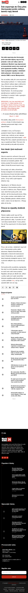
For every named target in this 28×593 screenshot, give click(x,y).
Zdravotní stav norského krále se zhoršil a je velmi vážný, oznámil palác (17, 352)
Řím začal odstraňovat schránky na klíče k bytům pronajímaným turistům (18, 469)
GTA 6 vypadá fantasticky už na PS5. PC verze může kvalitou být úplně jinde (19, 510)
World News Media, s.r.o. (13, 583)
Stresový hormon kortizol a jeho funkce (18, 495)
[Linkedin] (10, 48)
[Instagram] (23, 2)
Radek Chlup (8, 42)
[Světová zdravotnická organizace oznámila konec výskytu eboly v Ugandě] (5, 346)
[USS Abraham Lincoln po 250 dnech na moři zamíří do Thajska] (5, 366)
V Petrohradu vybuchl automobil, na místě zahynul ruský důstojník (18, 332)
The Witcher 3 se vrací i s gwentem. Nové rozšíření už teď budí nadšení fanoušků (19, 530)
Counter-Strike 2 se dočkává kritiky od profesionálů (18, 489)
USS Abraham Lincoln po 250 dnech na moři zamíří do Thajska (18, 366)
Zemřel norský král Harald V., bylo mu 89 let (18, 297)
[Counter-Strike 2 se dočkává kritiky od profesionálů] (6, 489)
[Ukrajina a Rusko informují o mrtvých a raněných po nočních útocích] (5, 304)
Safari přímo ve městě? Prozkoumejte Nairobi (17, 516)
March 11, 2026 (14, 116)
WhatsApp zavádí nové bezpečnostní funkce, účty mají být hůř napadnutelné (19, 523)
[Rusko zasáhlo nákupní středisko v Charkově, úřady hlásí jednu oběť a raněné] (5, 339)
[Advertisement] (14, 414)
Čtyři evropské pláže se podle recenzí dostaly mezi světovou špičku (18, 476)
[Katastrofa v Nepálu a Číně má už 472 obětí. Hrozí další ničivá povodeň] (5, 311)
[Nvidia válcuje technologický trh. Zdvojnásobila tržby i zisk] (5, 359)
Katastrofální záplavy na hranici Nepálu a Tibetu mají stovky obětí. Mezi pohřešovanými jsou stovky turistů (18, 395)
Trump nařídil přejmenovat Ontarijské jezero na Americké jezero (18, 318)
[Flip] (17, 48)
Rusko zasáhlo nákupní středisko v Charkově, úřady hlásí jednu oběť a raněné (18, 339)
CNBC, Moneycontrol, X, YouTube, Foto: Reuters (15, 40)
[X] (25, 2)
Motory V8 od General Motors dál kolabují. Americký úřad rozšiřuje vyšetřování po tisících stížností (18, 537)
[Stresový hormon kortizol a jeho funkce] (6, 496)
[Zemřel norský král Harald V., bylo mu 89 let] (5, 298)
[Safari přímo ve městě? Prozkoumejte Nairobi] (6, 517)
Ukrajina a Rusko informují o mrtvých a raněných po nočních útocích (18, 304)
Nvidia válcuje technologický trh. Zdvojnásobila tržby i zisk (18, 359)
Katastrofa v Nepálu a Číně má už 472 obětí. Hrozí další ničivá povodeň (18, 311)
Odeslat (14, 576)
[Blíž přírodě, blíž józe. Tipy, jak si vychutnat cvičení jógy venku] (6, 483)
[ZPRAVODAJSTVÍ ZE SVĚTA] (5, 2)
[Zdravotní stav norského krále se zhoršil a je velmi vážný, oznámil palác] (5, 353)
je (5, 247)
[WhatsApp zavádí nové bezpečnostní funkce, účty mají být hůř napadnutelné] (6, 523)
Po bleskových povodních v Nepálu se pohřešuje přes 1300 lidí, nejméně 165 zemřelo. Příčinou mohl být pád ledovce (18, 389)
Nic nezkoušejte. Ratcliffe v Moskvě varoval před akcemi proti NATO (18, 373)
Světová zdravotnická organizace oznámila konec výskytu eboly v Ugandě (18, 346)
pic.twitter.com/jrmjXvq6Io (9, 110)
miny (13, 280)
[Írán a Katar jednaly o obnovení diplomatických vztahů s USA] (5, 325)
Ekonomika (4, 15)
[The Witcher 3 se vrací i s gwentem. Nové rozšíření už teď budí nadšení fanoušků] (6, 530)
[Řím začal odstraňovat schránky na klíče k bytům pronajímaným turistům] (6, 469)
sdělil (24, 137)
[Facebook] (21, 2)
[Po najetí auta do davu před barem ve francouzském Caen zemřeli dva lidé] (5, 380)
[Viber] (14, 48)
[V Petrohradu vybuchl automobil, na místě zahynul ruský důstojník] (5, 332)
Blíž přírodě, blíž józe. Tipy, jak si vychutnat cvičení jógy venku (19, 482)
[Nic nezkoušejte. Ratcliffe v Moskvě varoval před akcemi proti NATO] (5, 373)
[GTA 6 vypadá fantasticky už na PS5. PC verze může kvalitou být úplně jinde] (6, 510)
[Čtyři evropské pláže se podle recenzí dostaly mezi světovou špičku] (6, 476)
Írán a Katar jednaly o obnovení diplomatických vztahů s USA (17, 325)
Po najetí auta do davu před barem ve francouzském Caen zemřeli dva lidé (18, 380)
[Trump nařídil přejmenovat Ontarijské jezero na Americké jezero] (5, 318)
